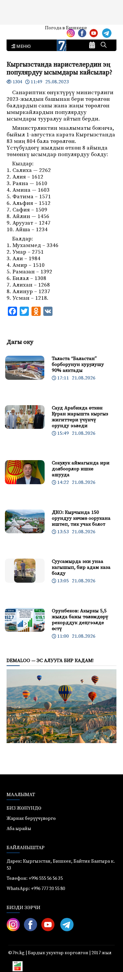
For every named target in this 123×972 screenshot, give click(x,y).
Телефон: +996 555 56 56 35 (35, 878)
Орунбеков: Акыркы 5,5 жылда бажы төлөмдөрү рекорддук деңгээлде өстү (80, 620)
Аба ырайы (15, 30)
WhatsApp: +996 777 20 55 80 (36, 889)
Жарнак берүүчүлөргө (31, 818)
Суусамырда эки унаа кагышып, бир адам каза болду (81, 567)
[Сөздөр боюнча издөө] (104, 45)
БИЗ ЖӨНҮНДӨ (24, 808)
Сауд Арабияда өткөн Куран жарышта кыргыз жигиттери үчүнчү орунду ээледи (80, 417)
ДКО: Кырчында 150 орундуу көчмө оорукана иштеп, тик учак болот (81, 518)
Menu (22, 46)
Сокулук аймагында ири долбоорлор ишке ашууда (81, 469)
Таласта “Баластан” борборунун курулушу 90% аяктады (78, 364)
